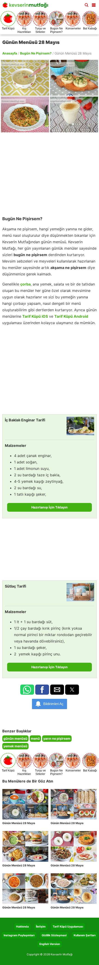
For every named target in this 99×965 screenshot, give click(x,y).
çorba (25, 284)
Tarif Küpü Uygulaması (68, 926)
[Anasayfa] (26, 6)
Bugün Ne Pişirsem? (36, 53)
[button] (93, 4)
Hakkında (22, 926)
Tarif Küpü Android (71, 316)
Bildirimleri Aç (53, 704)
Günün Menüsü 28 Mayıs (18, 823)
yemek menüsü (15, 746)
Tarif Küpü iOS (35, 316)
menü (35, 738)
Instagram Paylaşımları (19, 935)
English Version (49, 944)
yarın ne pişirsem (56, 738)
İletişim (41, 926)
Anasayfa (9, 53)
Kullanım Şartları (85, 935)
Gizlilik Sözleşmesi (54, 935)
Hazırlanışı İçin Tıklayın (49, 507)
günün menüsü (15, 738)
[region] (49, 172)
